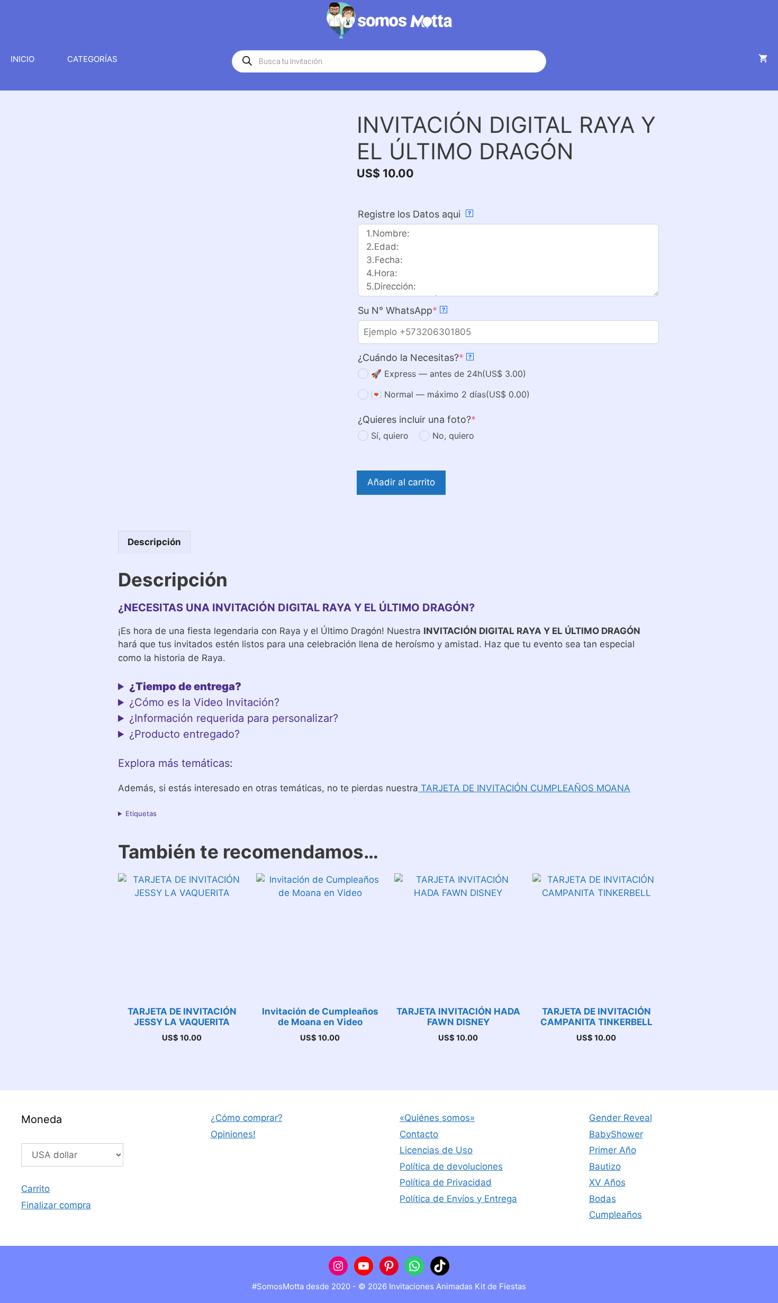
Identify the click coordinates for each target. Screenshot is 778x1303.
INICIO (22, 59)
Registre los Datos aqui (414, 214)
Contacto (419, 1134)
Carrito (35, 1188)
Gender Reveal (620, 1117)
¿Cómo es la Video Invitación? (204, 702)
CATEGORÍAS (92, 59)
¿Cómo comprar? (247, 1117)
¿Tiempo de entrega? (185, 686)
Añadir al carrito (401, 482)
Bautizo (605, 1166)
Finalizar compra (56, 1205)
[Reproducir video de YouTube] (226, 172)
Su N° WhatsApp (401, 310)
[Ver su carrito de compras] (763, 59)
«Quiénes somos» (437, 1117)
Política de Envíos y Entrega (458, 1198)
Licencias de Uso (436, 1150)
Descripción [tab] (154, 542)
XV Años (607, 1182)
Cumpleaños (615, 1214)
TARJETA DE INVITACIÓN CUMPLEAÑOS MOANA (524, 788)
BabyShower (616, 1134)
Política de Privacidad (446, 1182)
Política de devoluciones (451, 1166)
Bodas (602, 1198)
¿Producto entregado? (184, 734)
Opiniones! (233, 1134)
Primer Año (612, 1150)
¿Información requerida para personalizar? (233, 718)
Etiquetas (141, 813)
